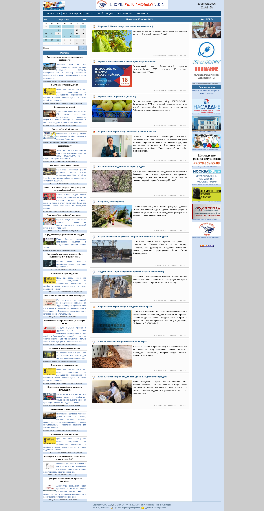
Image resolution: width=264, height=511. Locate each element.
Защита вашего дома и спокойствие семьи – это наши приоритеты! (71, 264)
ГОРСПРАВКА (123, 13)
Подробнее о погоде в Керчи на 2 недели (210, 91)
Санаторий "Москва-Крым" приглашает (64, 215)
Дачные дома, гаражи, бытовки (64, 409)
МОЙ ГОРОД (104, 13)
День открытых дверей (64, 107)
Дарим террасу (65, 146)
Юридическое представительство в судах (64, 235)
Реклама (64, 53)
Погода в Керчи (207, 93)
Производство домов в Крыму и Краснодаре (64, 296)
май (84, 19)
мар (45, 19)
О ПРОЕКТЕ (142, 13)
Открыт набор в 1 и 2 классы (65, 129)
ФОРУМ (90, 13)
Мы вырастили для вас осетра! (64, 165)
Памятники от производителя (64, 85)
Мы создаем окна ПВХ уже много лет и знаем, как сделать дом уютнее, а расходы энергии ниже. (71, 355)
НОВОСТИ (52, 13)
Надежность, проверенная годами (64, 348)
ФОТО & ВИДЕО (71, 13)
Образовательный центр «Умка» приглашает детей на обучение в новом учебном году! (71, 136)
